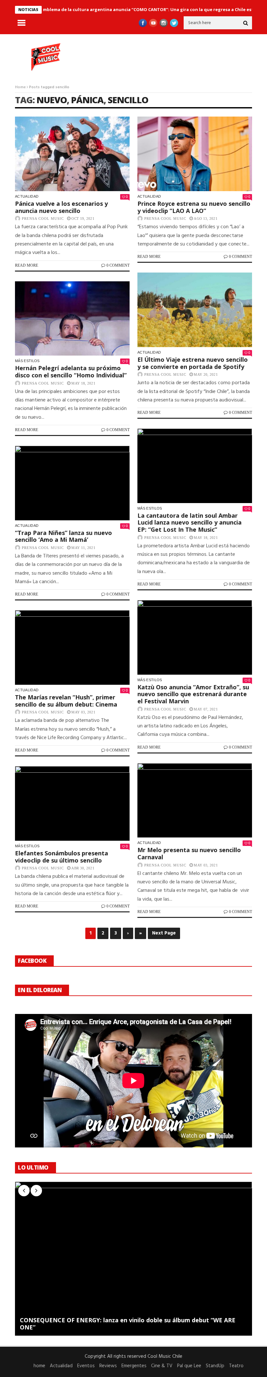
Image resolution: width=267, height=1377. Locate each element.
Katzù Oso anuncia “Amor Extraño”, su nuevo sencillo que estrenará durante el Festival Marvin (193, 694)
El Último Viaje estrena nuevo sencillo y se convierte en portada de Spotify (192, 363)
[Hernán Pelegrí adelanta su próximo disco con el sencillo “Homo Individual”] (72, 318)
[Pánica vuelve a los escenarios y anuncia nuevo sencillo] (72, 154)
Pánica (87, 100)
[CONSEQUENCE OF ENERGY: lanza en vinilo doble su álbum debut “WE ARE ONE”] (133, 1259)
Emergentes (134, 1366)
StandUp (215, 1366)
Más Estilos (27, 361)
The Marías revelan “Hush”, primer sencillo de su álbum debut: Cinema (66, 700)
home (39, 1366)
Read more (26, 265)
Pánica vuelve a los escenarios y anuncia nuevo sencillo (61, 207)
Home (20, 87)
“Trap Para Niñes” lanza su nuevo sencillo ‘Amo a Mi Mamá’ (63, 536)
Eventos (86, 1366)
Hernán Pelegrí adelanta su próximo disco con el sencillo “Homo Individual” (71, 371)
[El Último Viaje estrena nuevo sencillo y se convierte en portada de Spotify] (194, 310)
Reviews (108, 1366)
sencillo (128, 100)
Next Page (164, 933)
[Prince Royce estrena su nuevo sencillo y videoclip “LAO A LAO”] (194, 154)
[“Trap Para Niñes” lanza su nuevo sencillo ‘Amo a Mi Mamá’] (72, 483)
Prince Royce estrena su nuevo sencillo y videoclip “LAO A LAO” (193, 207)
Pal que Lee (189, 1366)
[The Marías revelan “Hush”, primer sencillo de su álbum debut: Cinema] (72, 647)
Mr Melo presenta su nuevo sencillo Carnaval (189, 853)
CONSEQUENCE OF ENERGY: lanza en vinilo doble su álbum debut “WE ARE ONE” (127, 1324)
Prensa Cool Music (43, 218)
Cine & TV (162, 1366)
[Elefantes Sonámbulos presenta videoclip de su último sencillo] (72, 803)
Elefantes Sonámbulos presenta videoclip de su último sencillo (61, 856)
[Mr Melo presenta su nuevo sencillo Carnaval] (194, 800)
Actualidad (26, 196)
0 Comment (118, 265)
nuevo (51, 100)
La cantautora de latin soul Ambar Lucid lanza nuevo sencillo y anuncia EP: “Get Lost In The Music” (189, 522)
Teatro (236, 1366)
